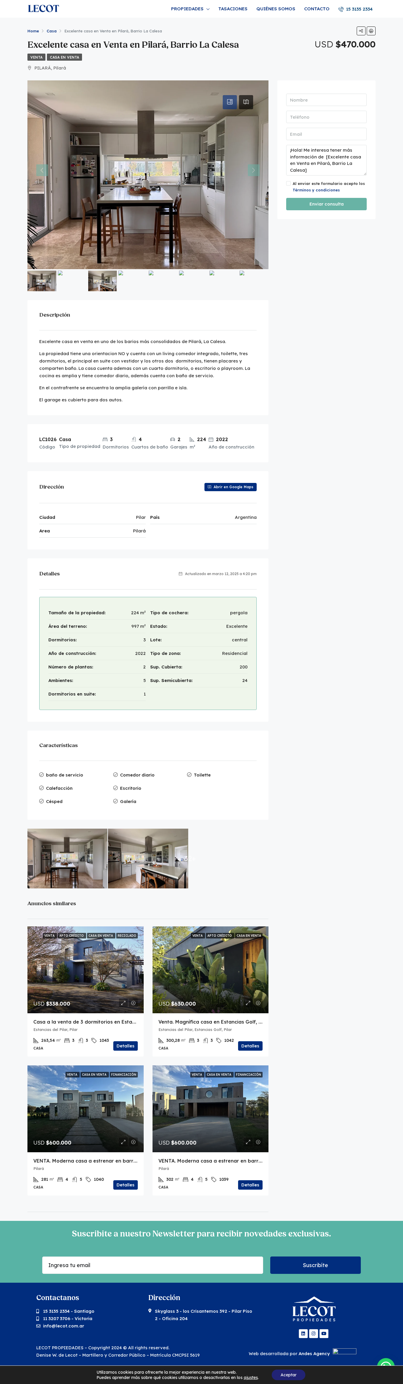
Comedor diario (137, 775)
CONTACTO (317, 8)
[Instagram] (313, 1333)
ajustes (251, 1377)
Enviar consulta (326, 204)
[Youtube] (324, 1333)
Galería (128, 801)
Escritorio (130, 788)
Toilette (202, 775)
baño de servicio (64, 775)
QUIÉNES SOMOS (275, 8)
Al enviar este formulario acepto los (329, 186)
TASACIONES (233, 8)
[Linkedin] (303, 1333)
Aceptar (288, 1375)
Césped (54, 801)
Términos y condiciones (316, 190)
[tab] (230, 102)
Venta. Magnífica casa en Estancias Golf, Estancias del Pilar (230, 1022)
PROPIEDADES (187, 8)
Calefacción (59, 788)
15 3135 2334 (359, 9)
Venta (36, 57)
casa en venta (64, 57)
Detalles (126, 1046)
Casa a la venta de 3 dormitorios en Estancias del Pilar (99, 1022)
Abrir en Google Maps (232, 487)
